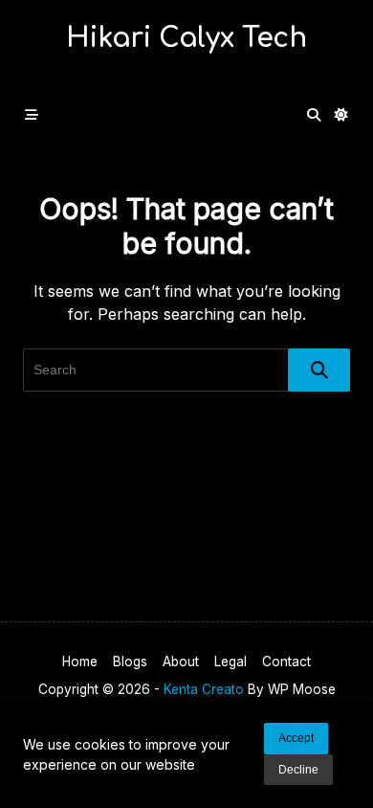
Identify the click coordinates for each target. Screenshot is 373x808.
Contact (286, 661)
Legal (230, 661)
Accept (296, 738)
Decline (298, 769)
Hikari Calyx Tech (186, 38)
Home (80, 661)
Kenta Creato (204, 689)
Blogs (130, 661)
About (181, 661)
